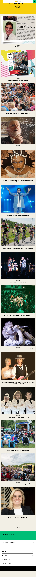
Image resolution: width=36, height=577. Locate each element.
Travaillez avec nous (7, 552)
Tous (18, 11)
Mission (4, 558)
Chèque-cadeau (6, 565)
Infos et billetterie (6, 569)
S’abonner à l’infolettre (9, 541)
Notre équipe (18, 575)
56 (22, 533)
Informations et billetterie (8, 548)
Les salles (4, 561)
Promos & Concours (18, 12)
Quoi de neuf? (18, 13)
